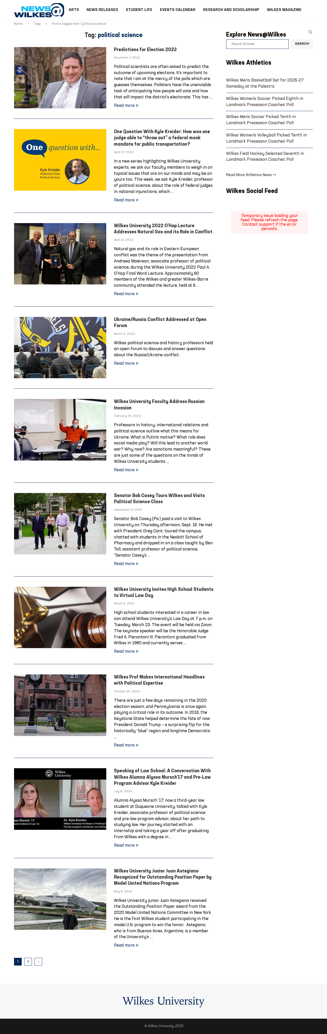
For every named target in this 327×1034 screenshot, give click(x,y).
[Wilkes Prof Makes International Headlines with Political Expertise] (60, 705)
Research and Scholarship (231, 10)
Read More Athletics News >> (251, 175)
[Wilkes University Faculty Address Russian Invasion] (60, 429)
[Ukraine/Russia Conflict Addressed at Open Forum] (60, 347)
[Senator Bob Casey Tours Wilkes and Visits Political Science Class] (60, 523)
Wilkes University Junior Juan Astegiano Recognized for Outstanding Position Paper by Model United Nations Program (163, 877)
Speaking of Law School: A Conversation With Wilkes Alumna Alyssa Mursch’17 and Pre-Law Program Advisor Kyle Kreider (162, 777)
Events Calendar (177, 10)
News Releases (102, 10)
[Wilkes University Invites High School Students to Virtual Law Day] (60, 617)
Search (302, 44)
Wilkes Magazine (284, 10)
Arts (74, 10)
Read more (124, 106)
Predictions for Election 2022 (145, 50)
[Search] (310, 32)
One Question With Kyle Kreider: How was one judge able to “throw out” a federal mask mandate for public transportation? (162, 138)
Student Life (139, 10)
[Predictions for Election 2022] (60, 77)
